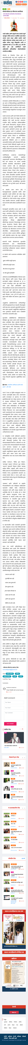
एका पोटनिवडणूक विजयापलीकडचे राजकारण (17, 875)
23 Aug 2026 (21, 818)
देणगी (14, 1036)
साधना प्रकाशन (24, 4)
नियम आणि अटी (13, 1038)
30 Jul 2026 (22, 901)
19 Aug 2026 (22, 834)
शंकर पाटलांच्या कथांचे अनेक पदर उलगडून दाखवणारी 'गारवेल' (17, 867)
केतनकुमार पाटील (14, 877)
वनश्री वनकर (14, 818)
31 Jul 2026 (22, 893)
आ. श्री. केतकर (14, 869)
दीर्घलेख (10, 1022)
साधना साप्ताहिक (18, 4)
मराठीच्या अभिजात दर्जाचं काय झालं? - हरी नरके (13, 386)
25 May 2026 (21, 783)
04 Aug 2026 (21, 877)
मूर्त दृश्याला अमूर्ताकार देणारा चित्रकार (16, 765)
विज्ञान (10, 1028)
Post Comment (10, 724)
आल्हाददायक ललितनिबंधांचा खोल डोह (17, 797)
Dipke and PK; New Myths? (16, 847)
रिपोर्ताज (15, 1022)
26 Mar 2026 (21, 799)
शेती (5, 1025)
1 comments (21, 18)
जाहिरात (10, 1036)
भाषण (13, 896)
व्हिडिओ (5, 1028)
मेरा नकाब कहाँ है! (14, 840)
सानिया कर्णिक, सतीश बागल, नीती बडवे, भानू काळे (14, 902)
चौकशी (24, 1036)
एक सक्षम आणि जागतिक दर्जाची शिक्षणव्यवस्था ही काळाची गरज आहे (17, 891)
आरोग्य (9, 1025)
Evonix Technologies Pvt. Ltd (12, 1040)
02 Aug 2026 (21, 885)
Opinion (13, 845)
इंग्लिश (20, 1022)
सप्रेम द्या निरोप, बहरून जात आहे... (17, 789)
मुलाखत (5, 1022)
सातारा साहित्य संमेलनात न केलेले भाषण (10, 745)
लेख (8, 9)
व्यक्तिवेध (13, 763)
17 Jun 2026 (22, 775)
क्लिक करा (14, 1012)
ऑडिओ (21, 1025)
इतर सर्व (23, 858)
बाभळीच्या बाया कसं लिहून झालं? (17, 882)
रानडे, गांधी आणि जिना (14, 989)
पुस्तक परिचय (14, 829)
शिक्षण (13, 1025)
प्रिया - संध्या (13, 824)
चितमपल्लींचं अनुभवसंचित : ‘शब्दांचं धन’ (16, 773)
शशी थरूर (13, 893)
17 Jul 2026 (22, 768)
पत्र (12, 888)
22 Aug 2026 (21, 826)
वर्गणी (5, 1036)
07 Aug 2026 (22, 869)
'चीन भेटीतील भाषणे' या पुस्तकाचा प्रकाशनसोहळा (17, 898)
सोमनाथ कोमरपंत (7, 18)
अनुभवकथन (14, 813)
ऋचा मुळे (13, 834)
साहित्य (4, 9)
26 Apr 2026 (22, 791)
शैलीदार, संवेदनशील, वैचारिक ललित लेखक (17, 781)
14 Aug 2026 (22, 850)
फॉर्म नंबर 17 (13, 816)
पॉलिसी (6, 1038)
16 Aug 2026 (22, 842)
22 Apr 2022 (14, 18)
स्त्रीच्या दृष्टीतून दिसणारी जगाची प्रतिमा (16, 832)
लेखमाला (15, 1028)
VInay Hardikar (14, 850)
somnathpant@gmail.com (10, 670)
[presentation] (22, 758)
